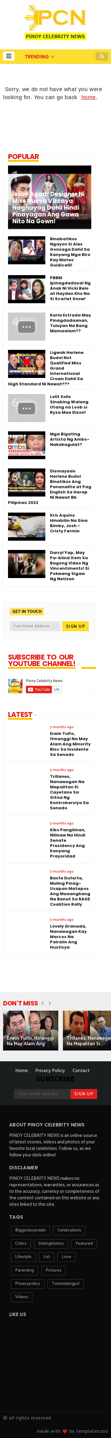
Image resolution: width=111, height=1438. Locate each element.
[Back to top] (96, 1423)
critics (21, 1243)
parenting (24, 1270)
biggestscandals (30, 1230)
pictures (53, 1270)
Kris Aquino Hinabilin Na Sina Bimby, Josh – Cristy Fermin (69, 523)
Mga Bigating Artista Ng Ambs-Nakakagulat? (69, 439)
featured (84, 1243)
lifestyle (23, 1256)
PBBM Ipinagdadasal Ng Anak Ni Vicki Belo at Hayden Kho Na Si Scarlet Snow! (70, 288)
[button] (8, 56)
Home (21, 1071)
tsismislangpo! (66, 1283)
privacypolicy (27, 1283)
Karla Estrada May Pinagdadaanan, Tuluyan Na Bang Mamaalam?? (70, 322)
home (88, 97)
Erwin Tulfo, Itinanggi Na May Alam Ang (30, 1041)
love (66, 1256)
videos (21, 1297)
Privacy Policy (50, 1071)
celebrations (69, 1230)
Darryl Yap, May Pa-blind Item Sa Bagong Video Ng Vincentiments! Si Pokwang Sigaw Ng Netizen (69, 565)
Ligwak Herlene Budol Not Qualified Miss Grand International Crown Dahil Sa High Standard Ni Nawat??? (46, 368)
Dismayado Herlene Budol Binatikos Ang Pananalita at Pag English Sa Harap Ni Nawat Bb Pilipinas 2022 (49, 486)
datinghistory (51, 1243)
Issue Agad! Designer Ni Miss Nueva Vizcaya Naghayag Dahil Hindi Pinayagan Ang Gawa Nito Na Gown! (48, 208)
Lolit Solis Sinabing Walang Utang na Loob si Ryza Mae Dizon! (69, 404)
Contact (80, 1071)
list (46, 1256)
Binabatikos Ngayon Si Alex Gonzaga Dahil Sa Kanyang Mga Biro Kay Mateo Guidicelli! (70, 252)
